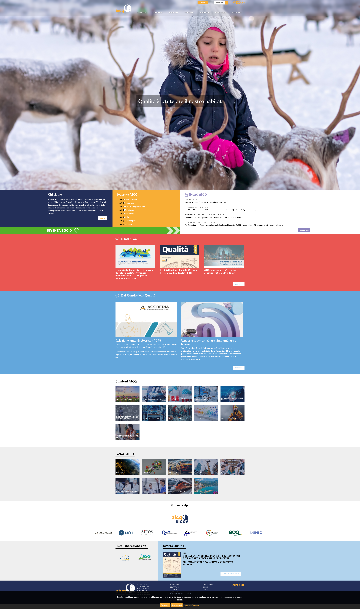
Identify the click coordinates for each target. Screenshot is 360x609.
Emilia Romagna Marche (132, 206)
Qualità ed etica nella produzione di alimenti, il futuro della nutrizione (213, 217)
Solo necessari (177, 605)
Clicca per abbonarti (230, 574)
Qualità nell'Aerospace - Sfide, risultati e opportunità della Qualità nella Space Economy (220, 210)
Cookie (205, 587)
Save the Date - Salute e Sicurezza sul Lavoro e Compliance (208, 202)
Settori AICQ (174, 589)
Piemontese (126, 213)
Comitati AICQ (174, 587)
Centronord (126, 203)
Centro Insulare (128, 199)
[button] (142, 13)
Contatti (203, 2)
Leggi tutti (304, 230)
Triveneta (125, 224)
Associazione (174, 585)
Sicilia (124, 217)
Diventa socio (59, 231)
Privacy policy (208, 585)
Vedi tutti (239, 284)
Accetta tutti (165, 605)
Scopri (102, 218)
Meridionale (126, 210)
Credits (205, 589)
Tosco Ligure (127, 221)
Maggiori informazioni (192, 605)
